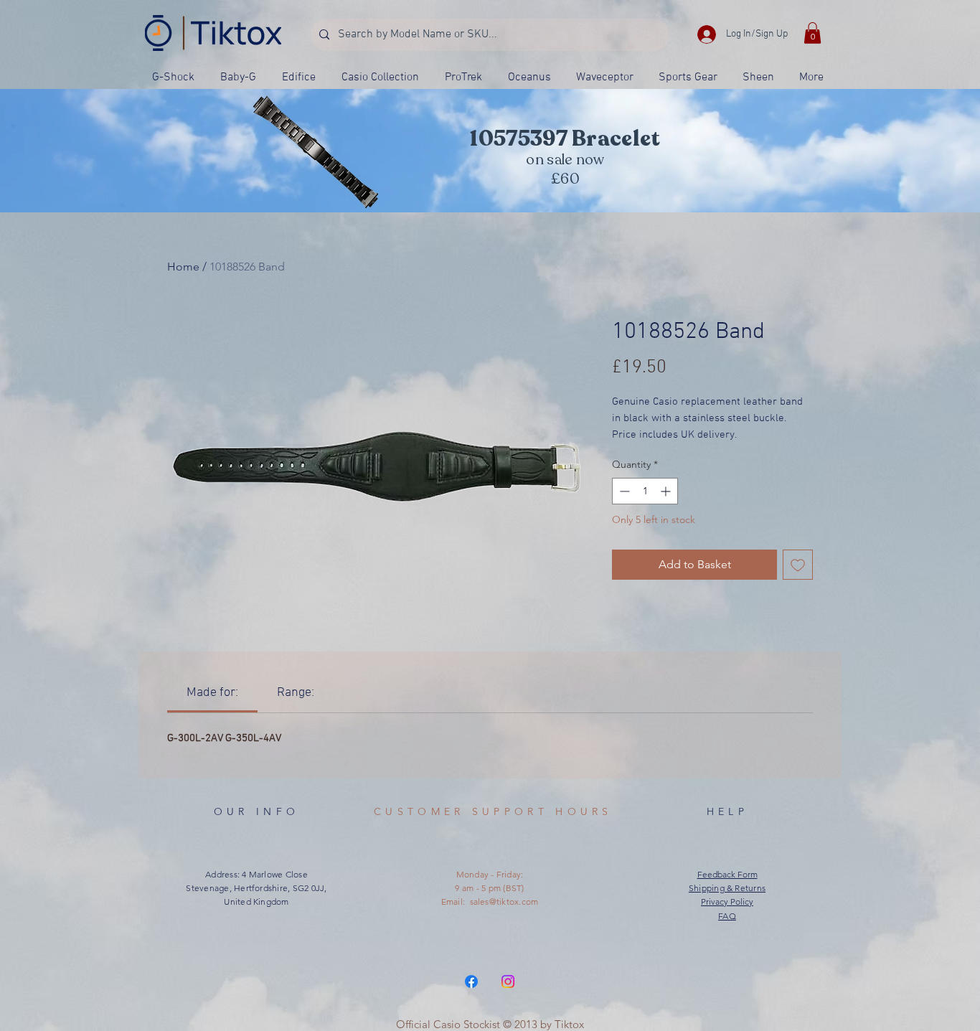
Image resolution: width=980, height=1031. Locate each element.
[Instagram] (508, 981)
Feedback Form (727, 874)
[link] (212, 692)
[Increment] (667, 491)
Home (183, 266)
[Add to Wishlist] (798, 565)
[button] (812, 33)
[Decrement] (623, 491)
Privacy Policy (727, 901)
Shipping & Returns (727, 887)
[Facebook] (471, 981)
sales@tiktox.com (504, 901)
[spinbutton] (645, 491)
